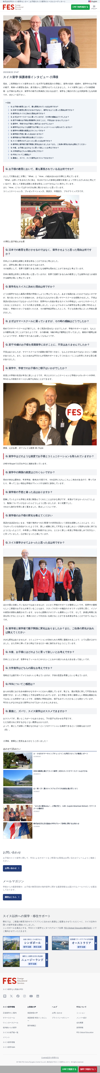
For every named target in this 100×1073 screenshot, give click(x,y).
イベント (6, 1037)
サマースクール (9, 1018)
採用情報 (79, 1027)
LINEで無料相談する (80, 7)
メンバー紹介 (81, 1018)
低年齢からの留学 (10, 1027)
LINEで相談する (69, 1069)
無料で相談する (87, 1069)
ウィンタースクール (10, 1023)
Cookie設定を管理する (50, 1057)
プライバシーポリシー (60, 1018)
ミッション (80, 1013)
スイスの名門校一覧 (10, 1032)
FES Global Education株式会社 (78, 928)
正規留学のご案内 (10, 1013)
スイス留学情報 (9, 1042)
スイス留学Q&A (9, 1047)
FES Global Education (84, 1032)
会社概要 (79, 1023)
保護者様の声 (32, 1013)
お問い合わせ (57, 1013)
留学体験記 (31, 1025)
